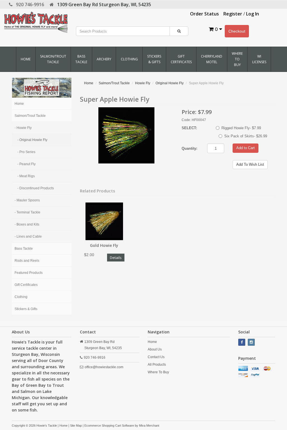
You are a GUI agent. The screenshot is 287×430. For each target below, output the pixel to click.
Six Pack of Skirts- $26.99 (245, 136)
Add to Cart (245, 148)
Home (26, 59)
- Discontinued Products (35, 188)
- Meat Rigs (26, 176)
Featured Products (29, 273)
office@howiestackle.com (104, 367)
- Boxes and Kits (27, 224)
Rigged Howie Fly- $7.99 (241, 128)
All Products (157, 365)
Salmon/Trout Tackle (53, 59)
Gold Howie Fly (104, 245)
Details (116, 257)
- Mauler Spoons (27, 200)
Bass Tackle (81, 59)
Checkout (236, 31)
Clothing (129, 59)
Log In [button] (252, 14)
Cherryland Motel (211, 59)
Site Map (76, 425)
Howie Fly (142, 83)
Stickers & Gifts (154, 59)
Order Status (204, 14)
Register (232, 14)
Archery (104, 59)
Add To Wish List (250, 164)
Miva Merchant (149, 425)
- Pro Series (26, 152)
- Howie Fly (23, 128)
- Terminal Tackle (27, 212)
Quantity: (189, 148)
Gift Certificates (181, 59)
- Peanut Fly (26, 164)
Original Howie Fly (170, 83)
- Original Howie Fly (32, 140)
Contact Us (156, 357)
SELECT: (189, 128)
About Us (155, 349)
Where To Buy (237, 59)
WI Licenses (259, 59)
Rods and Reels (27, 261)
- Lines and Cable (28, 236)
